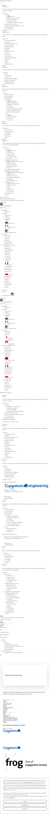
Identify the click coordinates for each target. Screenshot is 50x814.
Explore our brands (6, 479)
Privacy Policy (7, 739)
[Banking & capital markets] (8, 707)
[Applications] (9, 709)
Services (6, 67)
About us (7, 140)
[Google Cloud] (6, 716)
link (3, 6)
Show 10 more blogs (7, 728)
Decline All (25, 808)
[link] (6, 0)
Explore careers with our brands (9, 534)
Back (9, 16)
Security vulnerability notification (11, 741)
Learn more (5, 13)
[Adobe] (6, 713)
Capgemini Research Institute (9, 419)
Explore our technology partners (9, 482)
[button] (8, 295)
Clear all (5, 722)
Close (1, 622)
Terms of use (7, 736)
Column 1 (7, 771)
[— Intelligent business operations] (10, 717)
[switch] (0, 200)
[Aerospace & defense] (8, 704)
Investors (7, 735)
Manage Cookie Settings (28, 782)
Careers (6, 86)
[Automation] (9, 710)
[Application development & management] (10, 719)
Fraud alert (7, 744)
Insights (6, 6)
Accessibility (7, 738)
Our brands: (5, 752)
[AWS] (6, 714)
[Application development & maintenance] (10, 718)
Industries (7, 32)
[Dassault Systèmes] (6, 715)
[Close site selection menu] (6, 202)
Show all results (3, 637)
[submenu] (6, 395)
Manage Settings (25, 805)
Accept (25, 801)
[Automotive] (8, 705)
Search (1, 616)
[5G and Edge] (9, 708)
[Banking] (8, 706)
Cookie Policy (7, 743)
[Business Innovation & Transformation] (10, 720)
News (6, 123)
